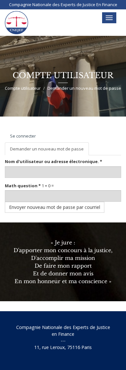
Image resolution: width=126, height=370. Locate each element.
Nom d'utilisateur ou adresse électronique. (53, 161)
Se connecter (23, 136)
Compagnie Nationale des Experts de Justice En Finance (63, 4)
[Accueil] (16, 22)
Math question (23, 186)
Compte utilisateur (23, 88)
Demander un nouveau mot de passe (49, 151)
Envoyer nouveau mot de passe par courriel (54, 207)
